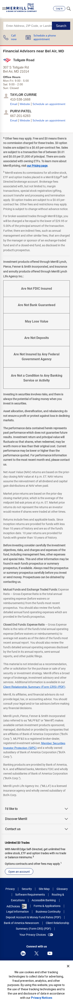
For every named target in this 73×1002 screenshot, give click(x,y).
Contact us (12, 829)
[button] (4, 8)
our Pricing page (37, 165)
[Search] (68, 8)
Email (13, 104)
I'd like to (11, 809)
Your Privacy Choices (32, 934)
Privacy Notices (41, 997)
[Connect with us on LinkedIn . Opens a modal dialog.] (23, 953)
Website (25, 104)
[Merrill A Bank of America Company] (21, 7)
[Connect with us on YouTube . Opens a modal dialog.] (49, 953)
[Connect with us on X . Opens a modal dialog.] (36, 953)
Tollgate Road (23, 60)
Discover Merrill (16, 819)
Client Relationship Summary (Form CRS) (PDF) (34, 686)
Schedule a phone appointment (44, 37)
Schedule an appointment (48, 104)
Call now (14, 37)
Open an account (19, 871)
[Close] (68, 966)
